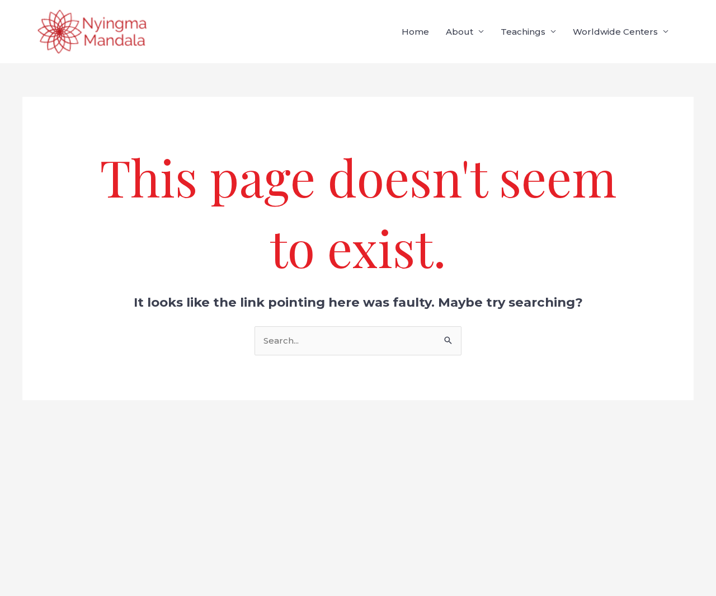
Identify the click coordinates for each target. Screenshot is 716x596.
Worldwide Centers (615, 31)
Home (415, 31)
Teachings (523, 31)
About (459, 31)
